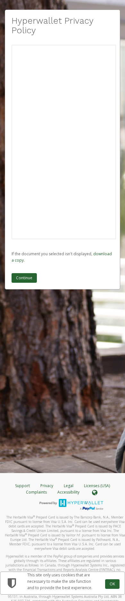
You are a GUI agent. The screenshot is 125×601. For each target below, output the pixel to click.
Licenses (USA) (97, 485)
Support (22, 485)
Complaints (37, 492)
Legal (68, 485)
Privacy (46, 485)
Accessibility (68, 492)
